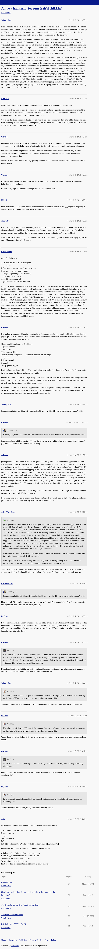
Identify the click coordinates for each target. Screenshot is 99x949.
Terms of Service (36, 940)
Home (3, 940)
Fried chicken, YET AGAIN (13, 924)
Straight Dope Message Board (12, 2)
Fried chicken (7, 882)
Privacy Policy (50, 940)
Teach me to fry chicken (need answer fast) (20, 905)
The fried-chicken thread (12, 914)
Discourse (15, 946)
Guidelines (23, 940)
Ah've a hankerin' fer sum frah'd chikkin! (31, 8)
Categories (12, 940)
